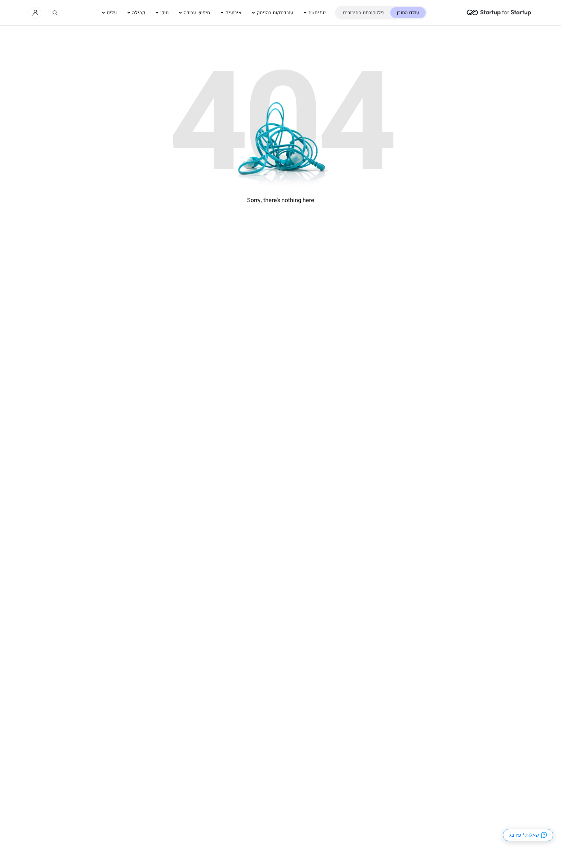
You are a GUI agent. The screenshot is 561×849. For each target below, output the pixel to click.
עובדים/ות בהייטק (275, 12)
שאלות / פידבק (523, 835)
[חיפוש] (55, 13)
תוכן (164, 12)
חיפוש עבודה (197, 12)
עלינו (112, 12)
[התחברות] (35, 13)
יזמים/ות (317, 12)
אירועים (233, 12)
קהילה (138, 12)
